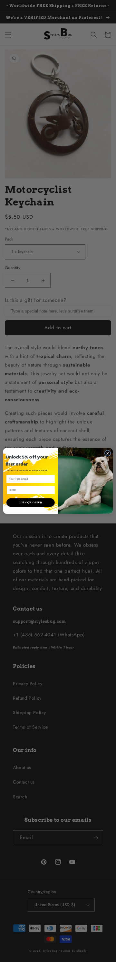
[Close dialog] (107, 453)
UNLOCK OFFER (30, 503)
